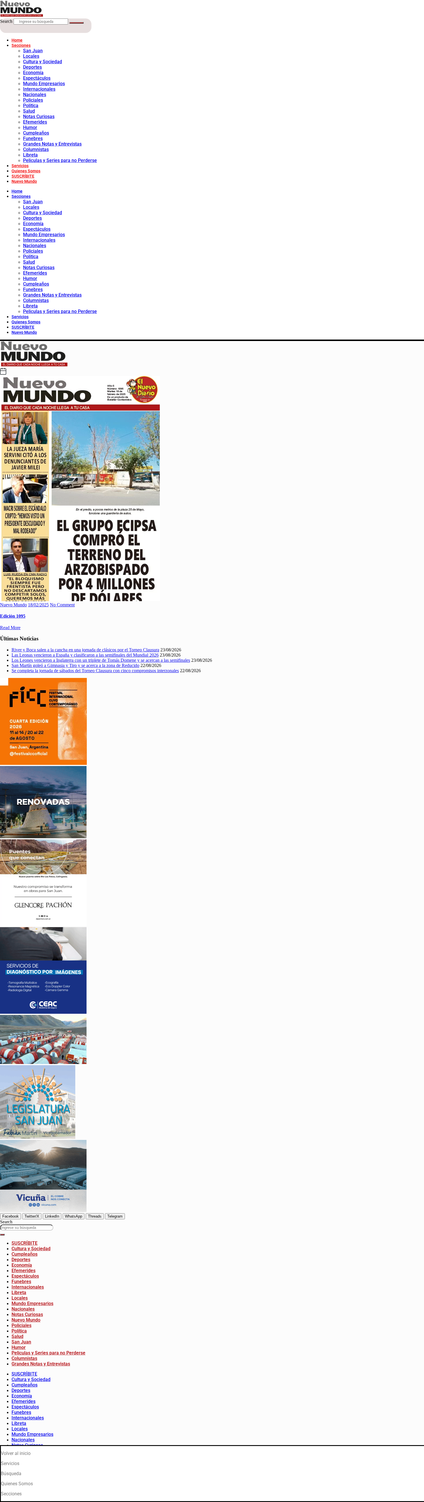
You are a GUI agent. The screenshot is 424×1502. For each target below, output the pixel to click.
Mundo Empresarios (44, 83)
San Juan (33, 50)
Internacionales (39, 89)
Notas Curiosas (39, 116)
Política (30, 105)
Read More (10, 627)
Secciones (21, 45)
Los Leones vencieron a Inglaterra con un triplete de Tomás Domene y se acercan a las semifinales (101, 660)
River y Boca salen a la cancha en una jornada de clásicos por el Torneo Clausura (85, 649)
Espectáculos (36, 78)
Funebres (33, 138)
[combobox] (26, 1228)
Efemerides (35, 122)
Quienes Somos (26, 171)
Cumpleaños (36, 133)
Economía (33, 72)
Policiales (33, 100)
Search (6, 21)
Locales (31, 56)
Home (17, 40)
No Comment (62, 604)
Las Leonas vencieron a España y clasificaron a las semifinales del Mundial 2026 (85, 655)
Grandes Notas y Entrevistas (52, 144)
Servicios (20, 165)
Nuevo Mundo (24, 181)
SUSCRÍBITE (23, 176)
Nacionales (34, 94)
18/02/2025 (38, 604)
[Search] (76, 23)
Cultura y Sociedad (42, 61)
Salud (29, 111)
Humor (30, 127)
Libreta (30, 155)
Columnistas (36, 149)
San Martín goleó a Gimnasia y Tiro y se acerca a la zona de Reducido (75, 665)
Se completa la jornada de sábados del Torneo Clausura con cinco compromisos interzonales (95, 670)
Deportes (32, 67)
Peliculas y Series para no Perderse (60, 160)
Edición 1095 (12, 616)
